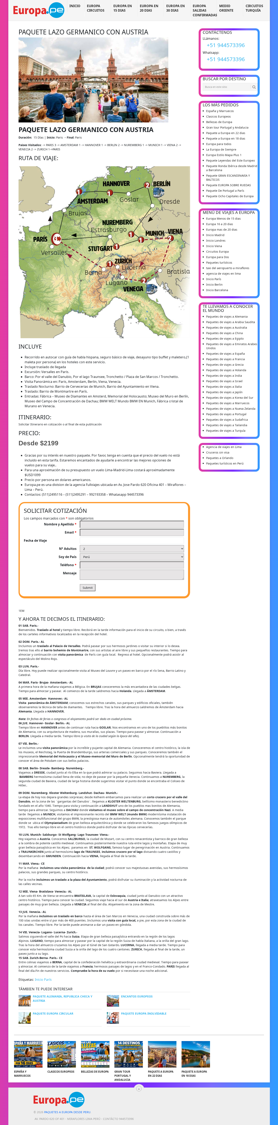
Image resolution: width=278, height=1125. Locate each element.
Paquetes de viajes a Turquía (225, 431)
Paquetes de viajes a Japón (224, 392)
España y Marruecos (220, 111)
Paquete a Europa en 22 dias (225, 133)
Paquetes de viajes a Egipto (225, 338)
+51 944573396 (226, 45)
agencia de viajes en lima (223, 273)
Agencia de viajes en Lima (224, 447)
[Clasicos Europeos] (61, 1054)
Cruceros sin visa (217, 452)
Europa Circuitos (95, 8)
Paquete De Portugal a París (225, 191)
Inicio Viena (214, 246)
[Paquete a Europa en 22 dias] (162, 1054)
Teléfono (68, 565)
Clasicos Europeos (218, 116)
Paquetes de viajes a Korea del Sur (229, 398)
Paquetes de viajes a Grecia (225, 365)
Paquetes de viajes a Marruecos (228, 403)
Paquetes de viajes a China (224, 333)
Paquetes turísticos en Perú (225, 463)
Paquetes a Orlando (219, 458)
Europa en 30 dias (175, 8)
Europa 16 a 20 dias (219, 224)
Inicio (74, 6)
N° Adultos (68, 548)
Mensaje (70, 573)
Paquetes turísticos (219, 262)
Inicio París (43, 979)
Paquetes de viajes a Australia (226, 327)
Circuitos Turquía (254, 8)
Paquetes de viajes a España (225, 354)
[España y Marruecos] (28, 1054)
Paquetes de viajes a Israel (224, 381)
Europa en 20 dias (149, 8)
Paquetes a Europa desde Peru (67, 1112)
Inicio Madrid (215, 235)
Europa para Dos (217, 257)
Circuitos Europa (217, 251)
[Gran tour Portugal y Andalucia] (128, 1054)
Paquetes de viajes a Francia (225, 359)
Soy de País (68, 557)
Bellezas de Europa (219, 122)
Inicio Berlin (214, 284)
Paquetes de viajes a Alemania (227, 316)
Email (71, 532)
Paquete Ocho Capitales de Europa (230, 196)
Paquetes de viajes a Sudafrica (227, 420)
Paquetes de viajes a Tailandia (226, 425)
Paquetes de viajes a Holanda (226, 370)
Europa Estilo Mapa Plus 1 (224, 155)
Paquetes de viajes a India (224, 376)
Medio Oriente (226, 8)
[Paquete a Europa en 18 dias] (196, 1054)
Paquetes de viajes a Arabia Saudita (230, 322)
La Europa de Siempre (221, 149)
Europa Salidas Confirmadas (205, 10)
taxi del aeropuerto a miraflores (227, 268)
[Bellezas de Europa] (95, 1054)
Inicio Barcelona (217, 290)
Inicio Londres (215, 240)
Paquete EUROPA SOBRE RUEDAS (228, 185)
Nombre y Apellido (60, 524)
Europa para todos (218, 144)
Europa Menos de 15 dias (223, 218)
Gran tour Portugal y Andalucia (227, 127)
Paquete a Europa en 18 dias (225, 138)
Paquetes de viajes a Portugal (226, 414)
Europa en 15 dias (122, 8)
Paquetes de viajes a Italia (224, 387)
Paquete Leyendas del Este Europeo (230, 160)
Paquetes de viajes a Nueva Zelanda (230, 409)
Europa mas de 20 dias (221, 229)
